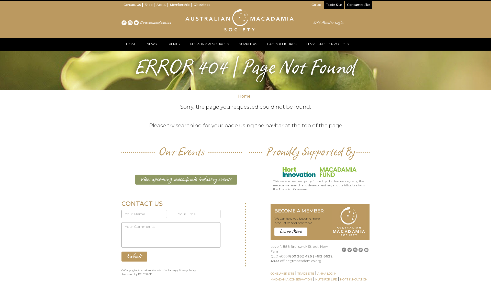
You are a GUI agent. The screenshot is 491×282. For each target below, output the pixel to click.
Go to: (316, 5)
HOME (131, 44)
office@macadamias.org (300, 261)
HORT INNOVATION (353, 279)
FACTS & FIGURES (282, 44)
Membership (179, 5)
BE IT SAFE (145, 274)
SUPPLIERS (248, 44)
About (161, 5)
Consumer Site (358, 5)
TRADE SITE (305, 273)
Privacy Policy (187, 270)
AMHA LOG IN (327, 273)
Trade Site (334, 5)
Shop (148, 5)
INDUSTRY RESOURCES (209, 44)
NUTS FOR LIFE (326, 279)
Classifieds (202, 5)
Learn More (291, 231)
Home (244, 96)
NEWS (152, 44)
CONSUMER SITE (282, 273)
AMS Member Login (328, 23)
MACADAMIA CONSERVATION (291, 279)
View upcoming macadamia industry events (186, 179)
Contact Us (132, 5)
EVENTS (173, 44)
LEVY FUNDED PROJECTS (327, 44)
